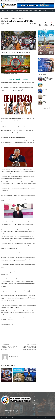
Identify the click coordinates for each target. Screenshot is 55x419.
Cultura (45, 95)
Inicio (2, 15)
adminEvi (7, 23)
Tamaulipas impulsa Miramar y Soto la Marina (18, 380)
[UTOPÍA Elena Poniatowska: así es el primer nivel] (40, 102)
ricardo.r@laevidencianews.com (12, 410)
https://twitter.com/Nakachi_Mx (7, 328)
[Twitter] (34, 404)
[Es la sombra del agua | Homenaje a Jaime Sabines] (40, 96)
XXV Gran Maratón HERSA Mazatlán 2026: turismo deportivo (6, 379)
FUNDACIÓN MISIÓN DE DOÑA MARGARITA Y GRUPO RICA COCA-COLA (9, 348)
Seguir (45, 22)
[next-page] (4, 384)
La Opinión (14, 18)
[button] (52, 10)
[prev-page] (2, 384)
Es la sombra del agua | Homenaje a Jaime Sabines (47, 97)
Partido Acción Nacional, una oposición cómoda (30, 380)
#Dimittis (25, 79)
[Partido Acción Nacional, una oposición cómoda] (30, 375)
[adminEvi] (2, 24)
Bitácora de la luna (7, 15)
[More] (45, 337)
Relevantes (20, 18)
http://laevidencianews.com (13, 356)
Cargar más (45, 108)
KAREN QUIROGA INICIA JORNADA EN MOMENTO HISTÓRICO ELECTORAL (29, 348)
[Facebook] (34, 396)
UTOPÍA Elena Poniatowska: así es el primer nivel (48, 103)
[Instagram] (34, 400)
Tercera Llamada (14, 79)
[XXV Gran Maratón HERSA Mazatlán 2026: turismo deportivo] (6, 375)
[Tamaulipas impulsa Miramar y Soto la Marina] (18, 375)
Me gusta (40, 22)
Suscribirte (51, 22)
